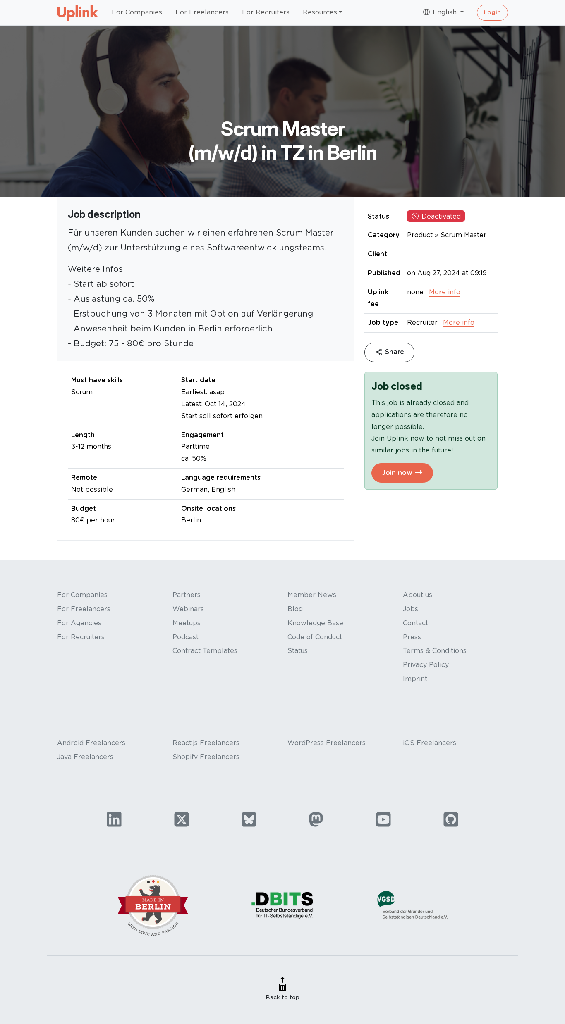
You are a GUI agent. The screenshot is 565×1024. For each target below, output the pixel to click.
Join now (398, 472)
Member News (311, 595)
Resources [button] (320, 12)
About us (417, 595)
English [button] (445, 12)
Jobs (410, 609)
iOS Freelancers (429, 743)
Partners (186, 595)
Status (297, 651)
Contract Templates (204, 651)
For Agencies (79, 623)
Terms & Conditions (435, 651)
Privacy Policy (426, 665)
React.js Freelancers (205, 743)
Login (492, 12)
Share (393, 352)
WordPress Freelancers (326, 743)
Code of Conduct (314, 637)
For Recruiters (266, 12)
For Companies (137, 12)
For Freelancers (202, 12)
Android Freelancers (91, 743)
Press (412, 637)
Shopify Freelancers (205, 757)
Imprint (415, 679)
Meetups (186, 623)
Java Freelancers (85, 757)
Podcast (185, 637)
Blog (295, 609)
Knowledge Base (315, 623)
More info (444, 292)
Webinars (188, 609)
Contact (415, 623)
